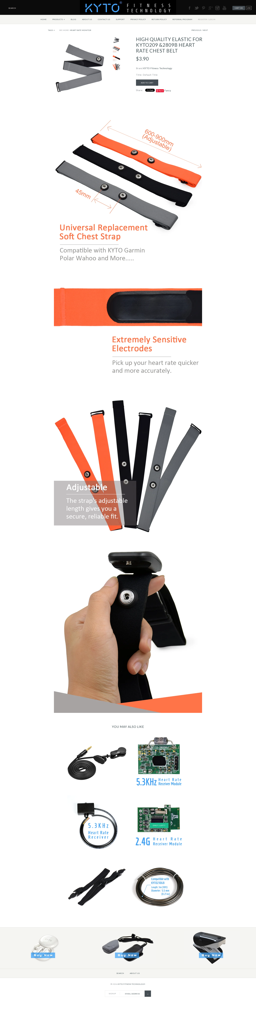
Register (202, 19)
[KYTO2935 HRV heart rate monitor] (128, 963)
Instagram (217, 8)
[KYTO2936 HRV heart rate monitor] (212, 963)
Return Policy (159, 19)
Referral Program (182, 19)
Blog (73, 19)
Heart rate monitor (80, 30)
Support (120, 19)
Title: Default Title (147, 74)
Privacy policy (138, 19)
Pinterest (203, 8)
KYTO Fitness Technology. (132, 984)
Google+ (210, 8)
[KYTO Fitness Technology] (128, 1)
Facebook (189, 8)
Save (161, 91)
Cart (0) (239, 8)
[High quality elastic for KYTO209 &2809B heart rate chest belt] (79, 38)
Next (205, 30)
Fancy (167, 90)
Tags (51, 30)
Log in (212, 19)
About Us (87, 19)
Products (58, 19)
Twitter (196, 8)
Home (44, 19)
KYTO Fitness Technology (157, 68)
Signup (112, 993)
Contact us (104, 19)
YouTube (224, 8)
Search (120, 973)
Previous (196, 30)
